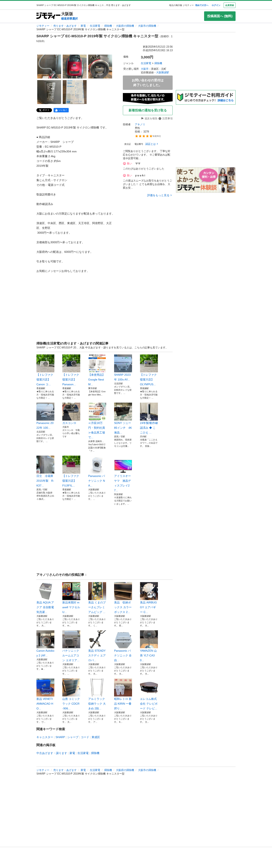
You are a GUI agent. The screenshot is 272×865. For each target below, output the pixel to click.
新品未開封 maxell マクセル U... (71, 607)
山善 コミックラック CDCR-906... (71, 703)
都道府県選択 (69, 18)
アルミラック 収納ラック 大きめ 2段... (97, 703)
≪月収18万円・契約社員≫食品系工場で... (96, 430)
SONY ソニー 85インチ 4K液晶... (123, 427)
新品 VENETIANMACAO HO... (44, 703)
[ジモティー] (48, 16)
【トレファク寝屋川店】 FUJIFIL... (70, 480)
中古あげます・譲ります (51, 753)
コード (85, 737)
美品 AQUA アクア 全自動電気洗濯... (45, 607)
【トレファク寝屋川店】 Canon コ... (44, 379)
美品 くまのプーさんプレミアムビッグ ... (97, 607)
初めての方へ (201, 5)
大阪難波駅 (162, 72)
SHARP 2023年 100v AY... (122, 377)
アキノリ (140, 124)
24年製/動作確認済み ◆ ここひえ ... (149, 427)
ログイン (216, 5)
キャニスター (44, 737)
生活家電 (95, 25)
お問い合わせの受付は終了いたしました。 (148, 82)
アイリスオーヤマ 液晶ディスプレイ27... (122, 483)
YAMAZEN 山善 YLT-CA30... (148, 655)
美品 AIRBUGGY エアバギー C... (148, 607)
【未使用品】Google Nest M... (96, 379)
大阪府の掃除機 (125, 25)
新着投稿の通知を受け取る (148, 110)
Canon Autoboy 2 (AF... (45, 653)
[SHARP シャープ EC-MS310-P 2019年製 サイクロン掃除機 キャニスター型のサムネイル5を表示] (74, 92)
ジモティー (42, 25)
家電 (83, 25)
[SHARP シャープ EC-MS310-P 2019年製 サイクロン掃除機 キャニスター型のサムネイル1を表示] (49, 66)
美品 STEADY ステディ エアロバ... (97, 655)
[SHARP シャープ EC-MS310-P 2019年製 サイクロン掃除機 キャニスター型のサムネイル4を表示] (49, 92)
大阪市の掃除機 (147, 25)
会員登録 (229, 5)
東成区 (96, 737)
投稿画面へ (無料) (219, 16)
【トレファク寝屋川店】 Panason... (70, 379)
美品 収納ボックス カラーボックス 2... (123, 607)
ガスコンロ (69, 423)
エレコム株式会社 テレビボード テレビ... (149, 703)
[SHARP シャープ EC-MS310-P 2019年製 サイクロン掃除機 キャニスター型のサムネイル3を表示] (100, 66)
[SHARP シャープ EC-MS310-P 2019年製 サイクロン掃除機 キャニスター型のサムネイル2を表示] (74, 66)
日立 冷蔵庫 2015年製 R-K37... (45, 480)
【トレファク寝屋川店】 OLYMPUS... (148, 379)
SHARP (60, 737)
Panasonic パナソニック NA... (96, 480)
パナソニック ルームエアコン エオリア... (70, 655)
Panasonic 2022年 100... (45, 425)
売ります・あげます (65, 25)
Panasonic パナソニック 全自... (123, 655)
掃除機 (108, 25)
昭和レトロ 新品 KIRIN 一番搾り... (123, 703)
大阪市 (145, 68)
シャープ (72, 737)
